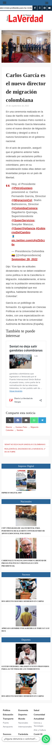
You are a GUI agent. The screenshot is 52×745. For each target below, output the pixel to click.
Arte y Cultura (40, 730)
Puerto (6, 723)
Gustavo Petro (21, 427)
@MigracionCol (22, 200)
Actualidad (39, 719)
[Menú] (4, 3)
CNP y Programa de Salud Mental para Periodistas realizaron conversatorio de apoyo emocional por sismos (23, 530)
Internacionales (25, 727)
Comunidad (39, 714)
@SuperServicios (23, 220)
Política (6, 710)
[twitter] (39, 8)
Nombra (20, 430)
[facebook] (34, 8)
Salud (36, 710)
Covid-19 (38, 734)
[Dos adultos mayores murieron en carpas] (26, 589)
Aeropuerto (8, 727)
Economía (23, 710)
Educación (8, 714)
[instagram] (44, 8)
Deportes (22, 714)
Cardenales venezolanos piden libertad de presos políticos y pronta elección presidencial (24, 563)
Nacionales (23, 723)
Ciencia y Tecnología (38, 724)
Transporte (8, 719)
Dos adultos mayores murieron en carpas (23, 601)
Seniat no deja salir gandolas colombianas (24, 444)
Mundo (21, 719)
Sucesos (7, 734)
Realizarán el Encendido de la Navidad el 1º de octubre (24, 450)
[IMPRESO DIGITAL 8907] (26, 480)
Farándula (23, 734)
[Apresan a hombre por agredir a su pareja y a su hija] (26, 616)
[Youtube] (49, 8)
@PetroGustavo (22, 188)
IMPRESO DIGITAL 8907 (12, 493)
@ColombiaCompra (24, 208)
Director (9, 427)
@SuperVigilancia (23, 228)
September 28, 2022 (24, 259)
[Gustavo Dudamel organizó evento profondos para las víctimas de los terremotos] (26, 654)
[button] (46, 739)
